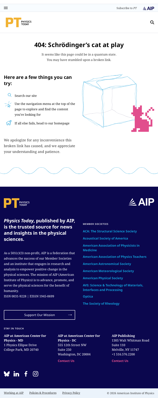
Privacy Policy (71, 393)
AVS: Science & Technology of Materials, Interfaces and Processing (113, 287)
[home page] (18, 22)
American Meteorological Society (108, 271)
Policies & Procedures (42, 393)
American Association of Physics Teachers (114, 257)
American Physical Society (103, 278)
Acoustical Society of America (105, 238)
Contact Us (66, 361)
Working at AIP (14, 393)
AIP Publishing (123, 336)
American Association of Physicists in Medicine (111, 247)
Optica (88, 296)
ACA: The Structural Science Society (110, 231)
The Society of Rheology (101, 303)
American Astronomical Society (107, 264)
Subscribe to (127, 8)
